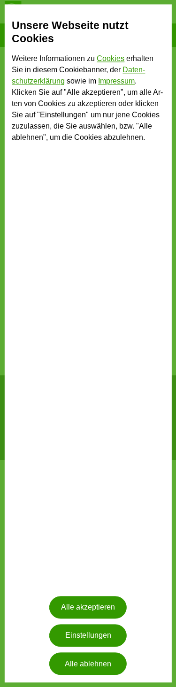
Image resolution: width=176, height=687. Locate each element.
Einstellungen (88, 636)
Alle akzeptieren (88, 607)
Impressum (116, 81)
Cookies (110, 59)
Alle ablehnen (88, 664)
